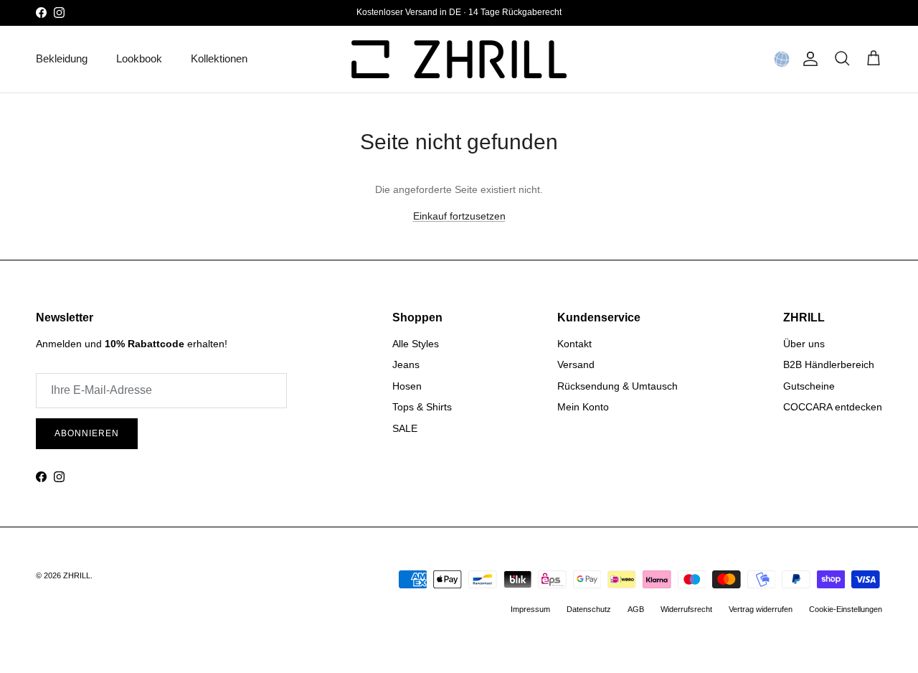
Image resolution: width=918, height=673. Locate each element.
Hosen (407, 386)
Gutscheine (809, 386)
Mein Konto (583, 407)
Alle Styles (415, 343)
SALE (404, 428)
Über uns (804, 343)
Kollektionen (219, 58)
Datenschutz (589, 609)
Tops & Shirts (422, 407)
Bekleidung (61, 58)
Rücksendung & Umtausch (617, 386)
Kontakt (574, 343)
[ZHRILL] (459, 59)
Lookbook (139, 58)
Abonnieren (87, 433)
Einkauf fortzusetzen (459, 216)
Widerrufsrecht (686, 609)
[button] (782, 58)
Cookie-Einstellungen (845, 609)
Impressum (530, 609)
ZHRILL (76, 575)
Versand (576, 364)
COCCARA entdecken (832, 407)
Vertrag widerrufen (760, 609)
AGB (636, 609)
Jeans (406, 364)
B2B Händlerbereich (828, 364)
